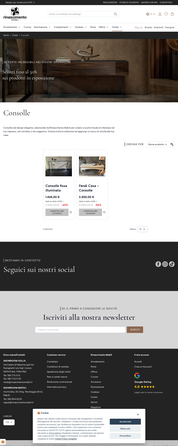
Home (6, 35)
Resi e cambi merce (57, 376)
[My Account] (160, 14)
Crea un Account (143, 366)
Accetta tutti (125, 422)
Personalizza (125, 436)
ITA (7, 422)
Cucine (27, 27)
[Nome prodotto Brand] (158, 144)
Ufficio (102, 27)
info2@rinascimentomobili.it (18, 382)
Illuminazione (40, 27)
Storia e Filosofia (129, 2)
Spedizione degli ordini (59, 371)
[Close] (138, 414)
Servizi (94, 402)
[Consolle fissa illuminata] (58, 166)
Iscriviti (135, 329)
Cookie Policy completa (66, 439)
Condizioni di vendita (58, 366)
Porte (93, 27)
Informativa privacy (56, 387)
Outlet (115, 27)
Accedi (138, 361)
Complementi (61, 27)
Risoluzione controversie (59, 382)
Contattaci (166, 2)
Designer (170, 27)
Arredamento (10, 27)
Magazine (96, 407)
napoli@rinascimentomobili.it (18, 402)
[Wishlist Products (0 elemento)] (166, 14)
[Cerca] (115, 14)
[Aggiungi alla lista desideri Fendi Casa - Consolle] (104, 212)
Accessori (96, 382)
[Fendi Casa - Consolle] (92, 166)
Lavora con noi (149, 2)
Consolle (25, 35)
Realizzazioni (110, 2)
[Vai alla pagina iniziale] (15, 14)
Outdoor (79, 27)
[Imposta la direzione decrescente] (171, 144)
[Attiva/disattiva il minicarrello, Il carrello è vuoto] (172, 14)
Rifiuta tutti (125, 429)
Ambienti (158, 27)
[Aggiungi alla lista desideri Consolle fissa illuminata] (71, 212)
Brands (148, 27)
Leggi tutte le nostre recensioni (148, 392)
